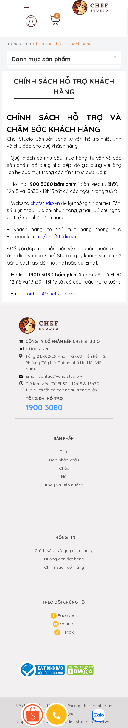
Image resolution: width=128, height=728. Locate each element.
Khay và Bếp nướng (64, 485)
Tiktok (67, 632)
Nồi (64, 476)
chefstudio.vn (45, 203)
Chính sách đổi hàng (64, 567)
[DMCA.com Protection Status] (80, 670)
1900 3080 (44, 407)
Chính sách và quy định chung (64, 550)
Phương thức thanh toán (90, 705)
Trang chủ (17, 43)
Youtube (67, 623)
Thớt (64, 451)
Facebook (67, 615)
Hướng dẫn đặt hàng (64, 558)
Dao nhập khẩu (64, 460)
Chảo (64, 468)
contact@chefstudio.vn (50, 294)
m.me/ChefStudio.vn (53, 236)
